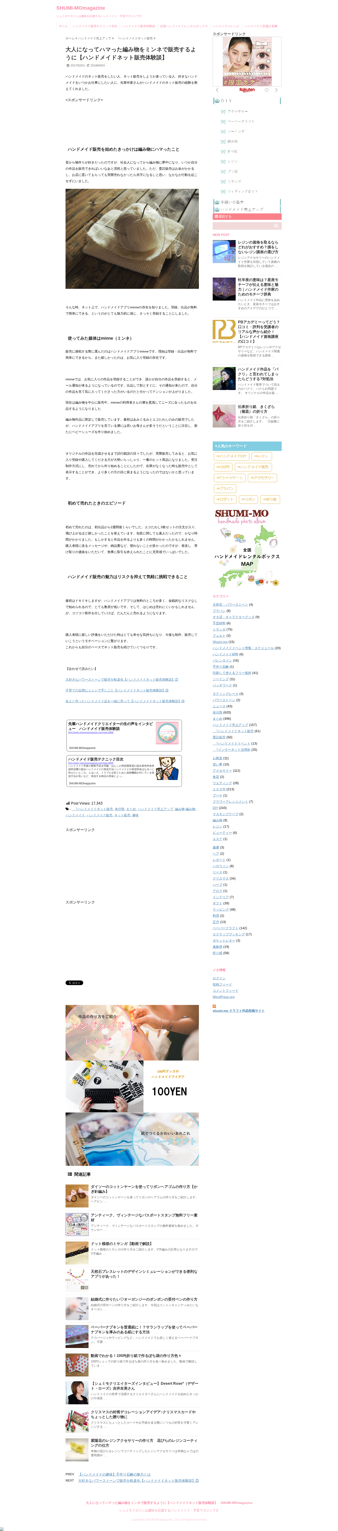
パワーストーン (224, 700)
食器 (216, 777)
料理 (216, 915)
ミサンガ (219, 629)
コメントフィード (225, 990)
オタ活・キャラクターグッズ (234, 617)
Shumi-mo (220, 642)
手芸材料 (219, 623)
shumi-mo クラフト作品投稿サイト (239, 1010)
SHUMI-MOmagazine (80, 8)
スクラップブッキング (229, 934)
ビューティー (222, 832)
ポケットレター (224, 940)
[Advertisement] (102, 114)
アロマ (217, 891)
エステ (217, 839)
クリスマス (221, 878)
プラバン (219, 611)
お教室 (217, 758)
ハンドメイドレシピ (226, 26)
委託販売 (219, 737)
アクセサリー (222, 770)
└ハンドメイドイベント (231, 743)
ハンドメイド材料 (225, 654)
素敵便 (217, 947)
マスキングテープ (225, 814)
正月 (216, 922)
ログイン (219, 978)
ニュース (219, 706)
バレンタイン (222, 660)
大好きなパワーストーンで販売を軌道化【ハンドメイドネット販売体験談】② (122, 679)
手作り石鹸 (221, 666)
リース (217, 872)
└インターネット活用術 (231, 749)
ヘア (216, 853)
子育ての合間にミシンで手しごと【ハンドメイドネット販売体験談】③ (117, 690)
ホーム (63, 26)
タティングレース (225, 694)
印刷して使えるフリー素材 (232, 673)
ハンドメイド (75, 815)
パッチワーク (222, 685)
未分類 (119, 809)
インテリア (221, 897)
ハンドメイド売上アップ (155, 809)
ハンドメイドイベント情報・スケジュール (243, 648)
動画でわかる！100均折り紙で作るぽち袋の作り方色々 (136, 1356)
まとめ (131, 809)
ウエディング (222, 783)
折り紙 (217, 953)
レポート (219, 860)
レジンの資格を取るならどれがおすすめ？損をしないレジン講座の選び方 (258, 247)
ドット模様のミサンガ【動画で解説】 (122, 1244)
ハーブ (217, 884)
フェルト (219, 635)
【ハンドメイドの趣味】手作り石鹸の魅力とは (114, 1474)
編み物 (180, 809)
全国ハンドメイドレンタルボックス (184, 26)
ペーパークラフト (225, 928)
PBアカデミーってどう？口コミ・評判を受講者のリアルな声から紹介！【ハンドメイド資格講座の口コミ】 (259, 331)
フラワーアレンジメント (230, 801)
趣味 (135, 815)
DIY (215, 808)
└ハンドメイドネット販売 (92, 809)
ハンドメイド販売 (99, 815)
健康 (216, 847)
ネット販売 (122, 815)
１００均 (219, 789)
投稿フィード (222, 984)
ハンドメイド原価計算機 (260, 26)
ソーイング (221, 679)
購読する (225, 216)
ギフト (217, 903)
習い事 (217, 764)
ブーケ (217, 795)
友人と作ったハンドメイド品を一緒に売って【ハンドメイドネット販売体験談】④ (125, 701)
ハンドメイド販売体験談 (138, 26)
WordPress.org (224, 997)
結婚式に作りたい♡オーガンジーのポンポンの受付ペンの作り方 (144, 1299)
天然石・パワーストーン (230, 604)
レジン (217, 826)
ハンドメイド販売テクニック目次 (95, 26)
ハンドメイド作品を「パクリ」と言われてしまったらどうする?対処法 (258, 374)
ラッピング (221, 909)
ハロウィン (221, 866)
